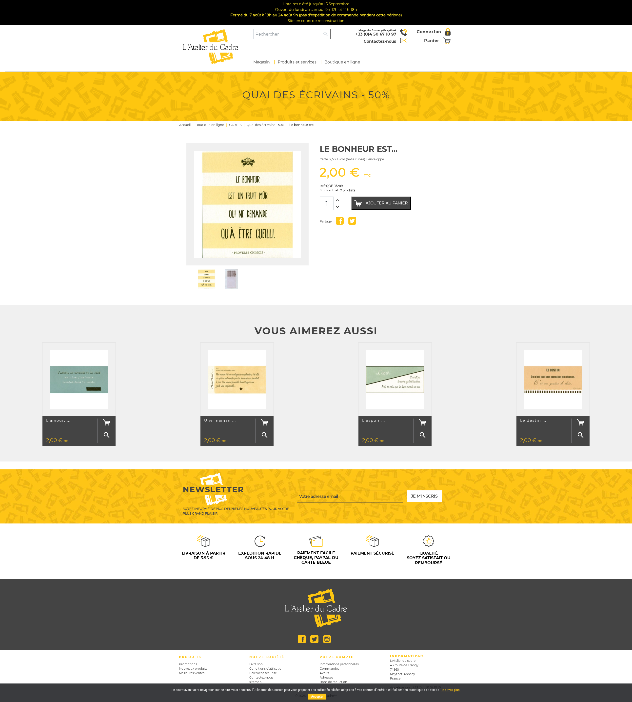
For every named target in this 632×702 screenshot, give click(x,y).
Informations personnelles (339, 664)
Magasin (261, 62)
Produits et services (297, 62)
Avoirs (324, 673)
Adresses (326, 677)
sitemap (255, 682)
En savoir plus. (450, 690)
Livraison (256, 664)
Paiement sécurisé (263, 673)
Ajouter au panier (387, 203)
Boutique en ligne (342, 62)
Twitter (314, 639)
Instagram (327, 639)
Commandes (329, 668)
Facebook (302, 639)
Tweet (352, 221)
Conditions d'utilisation (266, 668)
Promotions (188, 664)
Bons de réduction (333, 682)
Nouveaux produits (193, 668)
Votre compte (337, 657)
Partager (340, 221)
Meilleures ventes (191, 673)
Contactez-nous (261, 677)
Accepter (317, 696)
